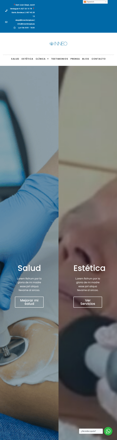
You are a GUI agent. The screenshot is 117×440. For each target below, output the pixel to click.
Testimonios (59, 58)
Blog (85, 58)
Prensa (75, 58)
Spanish (90, 2)
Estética (27, 58)
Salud (15, 58)
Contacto (99, 58)
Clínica (41, 58)
